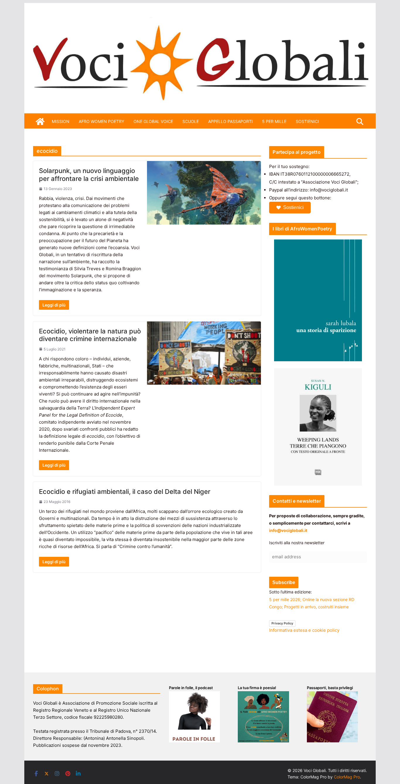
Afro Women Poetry (101, 121)
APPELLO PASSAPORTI (230, 121)
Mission (60, 121)
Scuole (190, 121)
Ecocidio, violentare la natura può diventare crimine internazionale (90, 335)
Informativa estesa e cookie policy (304, 630)
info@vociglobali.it (288, 530)
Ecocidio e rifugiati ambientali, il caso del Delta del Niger (124, 491)
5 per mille (274, 121)
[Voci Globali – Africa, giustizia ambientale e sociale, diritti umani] (200, 20)
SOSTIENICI (307, 121)
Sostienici (293, 207)
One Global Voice (153, 121)
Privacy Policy (282, 623)
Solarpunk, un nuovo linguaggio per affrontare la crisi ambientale (89, 174)
